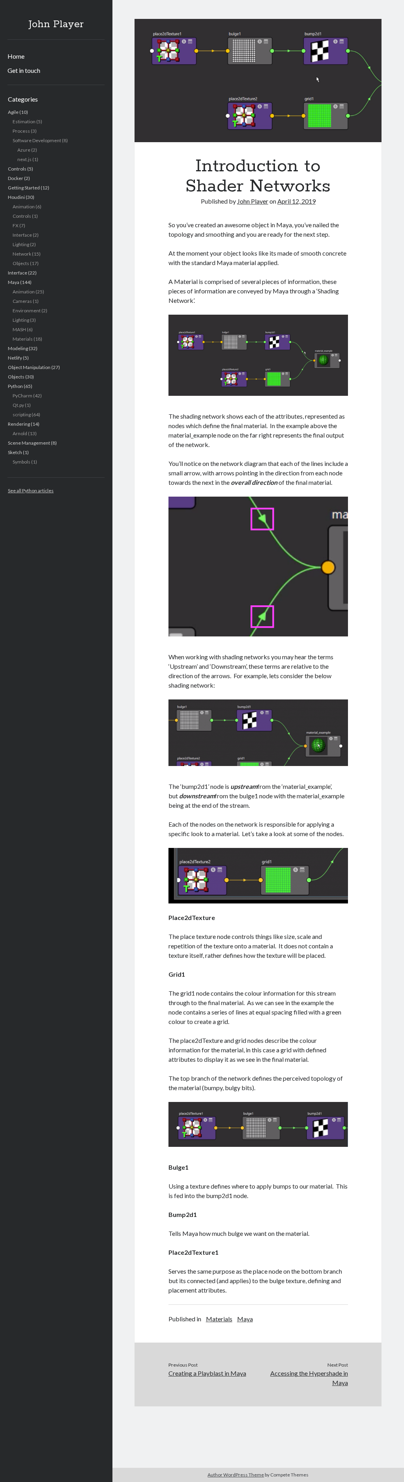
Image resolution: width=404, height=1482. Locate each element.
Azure (23, 150)
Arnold (20, 433)
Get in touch (23, 70)
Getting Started (24, 188)
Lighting (21, 244)
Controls (17, 169)
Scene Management (29, 443)
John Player (56, 24)
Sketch (15, 452)
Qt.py (18, 405)
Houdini (16, 197)
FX (16, 225)
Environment (27, 310)
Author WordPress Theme (236, 1475)
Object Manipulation (29, 367)
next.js (24, 159)
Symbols (21, 462)
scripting (22, 414)
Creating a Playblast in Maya (207, 1373)
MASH (19, 329)
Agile (13, 112)
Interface (22, 235)
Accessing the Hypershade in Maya (309, 1377)
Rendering (19, 424)
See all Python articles (31, 490)
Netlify (15, 358)
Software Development (37, 140)
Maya (13, 282)
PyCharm (22, 396)
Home (15, 56)
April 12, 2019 (296, 201)
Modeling (18, 348)
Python (15, 386)
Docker (15, 178)
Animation (24, 207)
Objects (21, 263)
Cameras (22, 301)
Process (21, 131)
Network (22, 254)
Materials (23, 339)
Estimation (24, 121)
